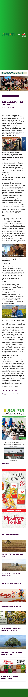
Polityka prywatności (11, 692)
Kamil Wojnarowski (7, 393)
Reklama (21, 692)
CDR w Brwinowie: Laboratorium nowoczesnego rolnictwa (11, 629)
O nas (9, 691)
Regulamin (16, 691)
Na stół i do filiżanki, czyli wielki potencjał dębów (11, 653)
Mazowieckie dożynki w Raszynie (11, 606)
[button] (19, 35)
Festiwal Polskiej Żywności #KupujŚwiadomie (9, 677)
